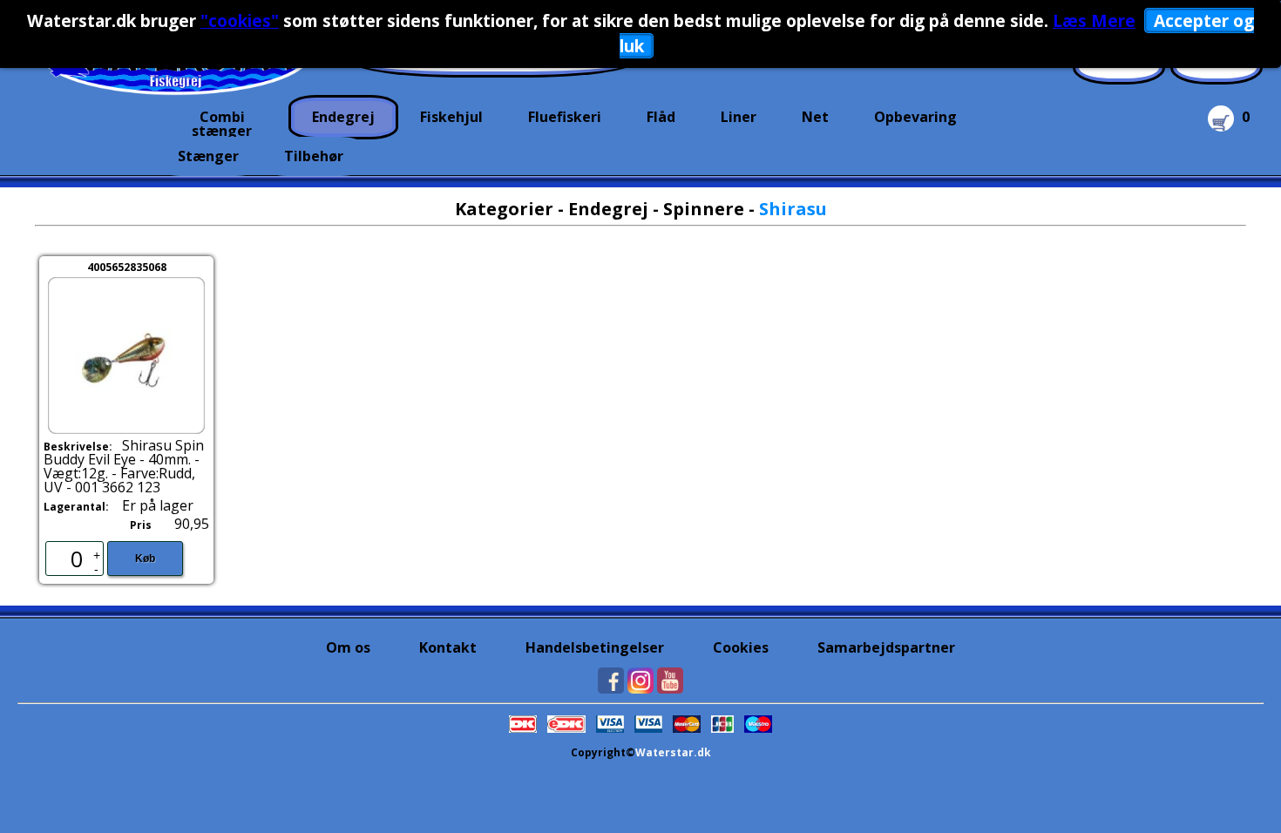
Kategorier (504, 208)
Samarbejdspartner (886, 647)
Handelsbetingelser (594, 647)
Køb (145, 558)
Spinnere (703, 208)
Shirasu (793, 208)
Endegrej (343, 116)
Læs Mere (1094, 20)
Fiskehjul (451, 116)
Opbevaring (915, 116)
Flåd (661, 116)
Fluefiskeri (564, 116)
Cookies (741, 647)
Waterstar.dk (673, 752)
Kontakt (448, 647)
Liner (738, 116)
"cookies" (239, 20)
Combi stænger (222, 122)
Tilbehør (313, 156)
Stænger (208, 156)
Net (815, 116)
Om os (348, 647)
